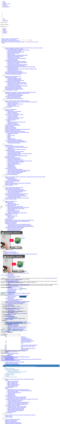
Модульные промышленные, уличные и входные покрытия (17, 93)
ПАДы (6, 388)
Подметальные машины (10, 156)
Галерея (4, 4)
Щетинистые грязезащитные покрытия (15, 56)
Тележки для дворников (12, 317)
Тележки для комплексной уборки (14, 229)
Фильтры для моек (9, 416)
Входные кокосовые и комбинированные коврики (18, 55)
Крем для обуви (11, 274)
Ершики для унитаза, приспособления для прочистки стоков (17, 301)
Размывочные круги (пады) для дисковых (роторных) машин (20, 160)
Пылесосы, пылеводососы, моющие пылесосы (14, 146)
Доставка (5, 29)
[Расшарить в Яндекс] (3, 330)
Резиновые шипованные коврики (14, 79)
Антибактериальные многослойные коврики (17, 65)
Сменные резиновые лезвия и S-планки (16, 117)
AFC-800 (55, 278)
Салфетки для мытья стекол (13, 324)
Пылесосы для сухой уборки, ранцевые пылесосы (18, 147)
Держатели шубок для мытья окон (14, 111)
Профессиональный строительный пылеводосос (10, 360)
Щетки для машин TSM (12, 382)
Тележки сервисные (9, 181)
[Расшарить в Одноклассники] (16, 329)
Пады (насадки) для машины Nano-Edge (16, 161)
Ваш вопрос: (3, 349)
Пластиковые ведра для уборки (14, 230)
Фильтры (7, 375)
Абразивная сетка (11, 165)
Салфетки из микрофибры (13, 323)
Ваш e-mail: (3, 335)
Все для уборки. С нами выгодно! (15, 322)
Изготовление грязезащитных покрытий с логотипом (16, 72)
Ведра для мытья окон (9, 126)
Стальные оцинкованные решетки (14, 50)
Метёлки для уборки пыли (13, 325)
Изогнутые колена (11, 135)
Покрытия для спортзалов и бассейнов (13, 96)
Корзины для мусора (12, 314)
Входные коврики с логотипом (11, 89)
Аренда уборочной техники (10, 168)
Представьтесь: (4, 334)
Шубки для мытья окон (12, 112)
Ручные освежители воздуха (13, 300)
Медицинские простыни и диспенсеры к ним (17, 328)
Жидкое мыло (10, 287)
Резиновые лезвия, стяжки (10, 395)
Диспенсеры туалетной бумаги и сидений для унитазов (19, 293)
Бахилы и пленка (11, 277)
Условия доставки (6, 314)
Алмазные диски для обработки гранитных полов (18, 404)
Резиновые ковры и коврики (11, 77)
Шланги (9, 137)
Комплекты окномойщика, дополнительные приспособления (17, 129)
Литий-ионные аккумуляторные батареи (16, 408)
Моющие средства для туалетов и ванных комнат (15, 302)
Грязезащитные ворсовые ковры (11, 60)
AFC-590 (50, 278)
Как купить (5, 31)
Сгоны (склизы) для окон (13, 115)
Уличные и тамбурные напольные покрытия (14, 48)
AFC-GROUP (12, 316)
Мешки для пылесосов (9, 368)
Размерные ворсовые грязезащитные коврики (17, 61)
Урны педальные (11, 310)
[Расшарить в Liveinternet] (14, 330)
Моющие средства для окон (10, 128)
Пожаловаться (6, 6)
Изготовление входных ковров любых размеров (17, 62)
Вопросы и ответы (6, 3)
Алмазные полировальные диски (14, 401)
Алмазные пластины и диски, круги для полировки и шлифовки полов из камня (21, 398)
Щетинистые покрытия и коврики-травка (13, 87)
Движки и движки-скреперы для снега (15, 103)
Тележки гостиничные (9, 177)
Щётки (9, 136)
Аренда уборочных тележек (10, 198)
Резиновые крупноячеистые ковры (15, 78)
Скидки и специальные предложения (12, 419)
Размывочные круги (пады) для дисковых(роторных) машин (20, 390)
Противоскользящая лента (13, 67)
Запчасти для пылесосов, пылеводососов (13, 423)
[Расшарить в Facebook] (9, 329)
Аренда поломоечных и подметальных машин (14, 189)
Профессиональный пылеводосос (7, 357)
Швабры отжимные (9, 202)
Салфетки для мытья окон (10, 127)
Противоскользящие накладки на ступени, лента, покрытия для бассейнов (20, 66)
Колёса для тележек (9, 185)
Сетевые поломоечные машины (14, 152)
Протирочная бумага (12, 291)
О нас (4, 1)
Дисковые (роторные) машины (14, 158)
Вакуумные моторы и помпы (11, 376)
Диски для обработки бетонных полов (15, 400)
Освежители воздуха (9, 298)
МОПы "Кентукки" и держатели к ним (15, 206)
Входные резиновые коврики (13, 53)
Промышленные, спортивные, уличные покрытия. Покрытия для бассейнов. (20, 92)
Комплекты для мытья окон (13, 113)
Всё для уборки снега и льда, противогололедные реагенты (17, 100)
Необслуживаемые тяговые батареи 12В (16, 409)
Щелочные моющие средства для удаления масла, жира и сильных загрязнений (21, 344)
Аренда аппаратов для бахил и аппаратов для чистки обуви (17, 197)
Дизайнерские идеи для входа (14, 57)
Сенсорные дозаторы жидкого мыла (15, 286)
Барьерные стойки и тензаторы (11, 362)
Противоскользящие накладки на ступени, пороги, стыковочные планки (22, 68)
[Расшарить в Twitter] (22, 329)
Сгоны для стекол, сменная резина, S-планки (14, 114)
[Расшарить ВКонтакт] (3, 329)
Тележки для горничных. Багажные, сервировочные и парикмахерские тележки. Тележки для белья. (25, 176)
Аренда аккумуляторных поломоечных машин (17, 171)
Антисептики (10, 354)
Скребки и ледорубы (12, 104)
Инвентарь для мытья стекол (10, 109)
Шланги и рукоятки (9, 373)
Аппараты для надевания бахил (14, 276)
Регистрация (5, 20)
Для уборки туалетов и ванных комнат (15, 303)
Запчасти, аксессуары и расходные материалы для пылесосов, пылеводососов (10, 39)
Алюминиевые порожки (12, 59)
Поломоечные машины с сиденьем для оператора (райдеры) (20, 153)
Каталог (4, 28)
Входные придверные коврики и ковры (13, 76)
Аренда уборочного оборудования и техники (14, 187)
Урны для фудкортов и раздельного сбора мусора (17, 313)
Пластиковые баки (9, 412)
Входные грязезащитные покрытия (15, 94)
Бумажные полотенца (12, 289)
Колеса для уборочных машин (11, 174)
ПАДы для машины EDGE (13, 162)
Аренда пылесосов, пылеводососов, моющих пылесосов (19, 170)
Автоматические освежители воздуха (15, 299)
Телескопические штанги (10, 119)
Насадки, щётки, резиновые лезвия (12, 369)
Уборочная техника (9, 145)
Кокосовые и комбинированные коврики (16, 80)
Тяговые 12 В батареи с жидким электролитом (17, 406)
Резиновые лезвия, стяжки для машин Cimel (16, 397)
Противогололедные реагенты (14, 105)
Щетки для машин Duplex (13, 385)
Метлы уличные (8, 107)
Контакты (5, 32)
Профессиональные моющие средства (13, 422)
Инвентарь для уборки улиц (10, 251)
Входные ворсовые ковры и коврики (12, 81)
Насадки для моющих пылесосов (14, 372)
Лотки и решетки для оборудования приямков (17, 58)
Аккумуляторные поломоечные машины (16, 151)
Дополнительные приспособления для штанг (17, 121)
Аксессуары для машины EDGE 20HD (15, 159)
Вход (5, 19)
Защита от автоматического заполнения (9, 350)
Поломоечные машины (10, 150)
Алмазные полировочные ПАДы (14, 163)
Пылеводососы (11, 148)
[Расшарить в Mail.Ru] (20, 330)
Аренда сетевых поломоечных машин (15, 172)
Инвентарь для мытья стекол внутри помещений (15, 131)
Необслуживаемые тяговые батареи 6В (15, 410)
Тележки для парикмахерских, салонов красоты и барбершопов (18, 183)
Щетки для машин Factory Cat (14, 384)
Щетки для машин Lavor (12, 386)
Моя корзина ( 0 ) (7, 35)
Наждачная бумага (11, 166)
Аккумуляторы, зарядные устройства (12, 405)
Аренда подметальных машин (14, 173)
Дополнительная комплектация (14, 154)
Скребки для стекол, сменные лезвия (12, 125)
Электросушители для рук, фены (11, 280)
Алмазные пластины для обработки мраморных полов (18, 402)
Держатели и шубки (9, 110)
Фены (9, 283)
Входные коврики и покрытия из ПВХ (13, 86)
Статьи (4, 2)
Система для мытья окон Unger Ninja (12, 130)
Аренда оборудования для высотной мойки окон (15, 140)
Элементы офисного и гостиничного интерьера (14, 361)
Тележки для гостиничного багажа (12, 180)
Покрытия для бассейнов (13, 69)
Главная (3, 38)
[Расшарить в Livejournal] (8, 330)
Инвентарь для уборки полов (11, 201)
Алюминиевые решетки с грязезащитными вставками (18, 49)
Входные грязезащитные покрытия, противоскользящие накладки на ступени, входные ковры (24, 47)
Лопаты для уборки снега (13, 102)
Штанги (9, 120)
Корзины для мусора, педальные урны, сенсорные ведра (16, 295)
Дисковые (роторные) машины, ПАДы (13, 157)
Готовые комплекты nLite (13, 133)
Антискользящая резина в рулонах (14, 70)
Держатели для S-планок (13, 116)
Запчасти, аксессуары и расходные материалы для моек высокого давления (20, 414)
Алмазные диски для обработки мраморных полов (18, 403)
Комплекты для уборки (10, 305)
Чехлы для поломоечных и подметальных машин (17, 155)
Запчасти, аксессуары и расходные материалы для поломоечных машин (19, 379)
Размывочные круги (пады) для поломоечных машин (18, 389)
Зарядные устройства (12, 411)
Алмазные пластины (12, 167)
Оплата (4, 30)
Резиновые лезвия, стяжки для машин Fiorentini (17, 396)
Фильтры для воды (11, 138)
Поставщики (5, 5)
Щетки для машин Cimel (12, 383)
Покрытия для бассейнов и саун (14, 97)
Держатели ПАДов (9, 387)
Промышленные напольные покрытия (15, 95)
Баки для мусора (8, 315)
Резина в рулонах (11, 54)
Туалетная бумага (11, 294)
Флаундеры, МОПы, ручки (10, 205)
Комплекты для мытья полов (13, 204)
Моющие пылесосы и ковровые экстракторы (17, 149)
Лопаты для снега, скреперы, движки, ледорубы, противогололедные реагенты (21, 101)
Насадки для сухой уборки (13, 370)
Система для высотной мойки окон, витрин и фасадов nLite (17, 132)
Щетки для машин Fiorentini (13, 381)
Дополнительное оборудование (14, 142)
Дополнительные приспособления (14, 139)
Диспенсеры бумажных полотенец (15, 288)
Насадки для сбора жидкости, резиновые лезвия (14, 41)
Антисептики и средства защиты (12, 353)
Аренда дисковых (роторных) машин (15, 169)
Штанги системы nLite (12, 122)
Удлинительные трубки (10, 374)
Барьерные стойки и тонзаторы (11, 184)
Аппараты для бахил (9, 275)
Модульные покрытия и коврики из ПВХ (16, 51)
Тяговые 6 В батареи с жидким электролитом (17, 407)
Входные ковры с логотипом (13, 63)
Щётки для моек (8, 415)
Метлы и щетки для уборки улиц (11, 252)
